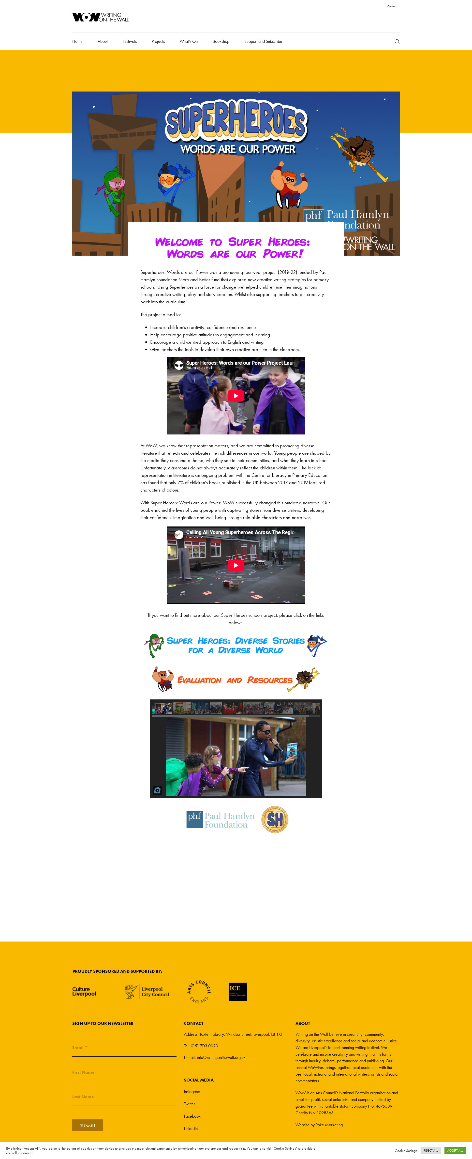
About (103, 41)
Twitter (189, 1104)
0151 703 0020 (204, 1046)
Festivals (130, 41)
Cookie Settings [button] (406, 1150)
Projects (158, 41)
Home (77, 41)
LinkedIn (191, 1128)
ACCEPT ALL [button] (455, 1150)
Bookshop (221, 41)
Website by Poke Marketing (319, 1125)
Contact (392, 6)
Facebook (192, 1116)
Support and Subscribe (263, 41)
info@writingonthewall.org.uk (221, 1057)
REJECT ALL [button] (431, 1150)
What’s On (189, 41)
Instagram (192, 1091)
